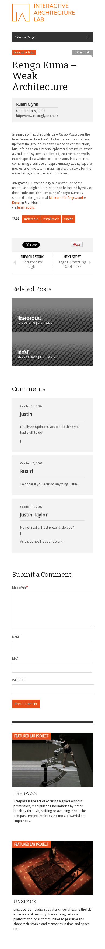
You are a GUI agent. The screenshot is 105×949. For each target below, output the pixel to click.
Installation (50, 219)
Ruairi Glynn (27, 104)
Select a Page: (25, 37)
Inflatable (31, 219)
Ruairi (26, 471)
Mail (15, 659)
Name (16, 637)
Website (18, 680)
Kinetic (68, 219)
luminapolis (26, 207)
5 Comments (82, 52)
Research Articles (24, 52)
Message (20, 587)
